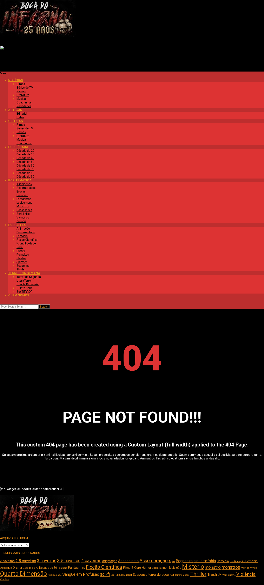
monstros (231, 567)
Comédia (223, 561)
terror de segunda (161, 575)
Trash (212, 574)
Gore (137, 568)
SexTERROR (117, 575)
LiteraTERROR (160, 567)
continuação (237, 561)
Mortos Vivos (249, 567)
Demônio (251, 561)
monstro (213, 567)
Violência (246, 574)
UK (220, 575)
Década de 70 (30, 567)
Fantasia (62, 567)
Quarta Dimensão (23, 573)
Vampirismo (229, 574)
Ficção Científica (104, 567)
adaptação (109, 561)
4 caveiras (91, 560)
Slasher (127, 574)
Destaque (6, 567)
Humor (146, 568)
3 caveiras (46, 560)
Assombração (153, 560)
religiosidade (54, 575)
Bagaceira (184, 561)
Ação (172, 561)
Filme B (128, 568)
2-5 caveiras (25, 561)
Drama (17, 568)
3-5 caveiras (68, 560)
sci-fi (105, 574)
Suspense (140, 575)
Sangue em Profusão (80, 574)
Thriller (198, 574)
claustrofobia (204, 561)
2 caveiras (7, 561)
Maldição (175, 568)
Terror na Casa (182, 575)
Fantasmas (76, 568)
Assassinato (128, 561)
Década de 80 (48, 567)
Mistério (193, 566)
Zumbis (4, 579)
